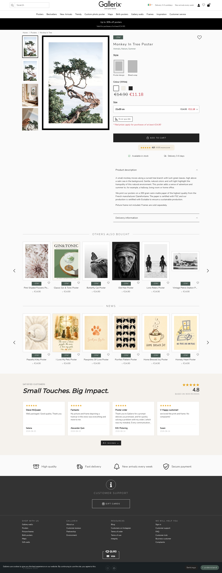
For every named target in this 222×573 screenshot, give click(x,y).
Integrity (114, 538)
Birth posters (122, 14)
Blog (113, 524)
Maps (110, 14)
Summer (132, 48)
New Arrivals (66, 14)
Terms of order (117, 531)
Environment (71, 535)
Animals (116, 48)
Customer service (178, 14)
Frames (150, 14)
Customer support (163, 528)
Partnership (71, 531)
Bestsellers (52, 14)
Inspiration (162, 14)
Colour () (120, 81)
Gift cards (113, 504)
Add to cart (158, 138)
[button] (12, 5)
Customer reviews (73, 528)
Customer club (161, 535)
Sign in (158, 524)
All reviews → (111, 443)
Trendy (78, 14)
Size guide (124, 119)
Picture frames (28, 531)
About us (70, 524)
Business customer (163, 538)
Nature (124, 48)
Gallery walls (137, 14)
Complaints (160, 542)
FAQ (157, 531)
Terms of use (116, 535)
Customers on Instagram (121, 528)
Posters (39, 14)
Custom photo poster (95, 14)
